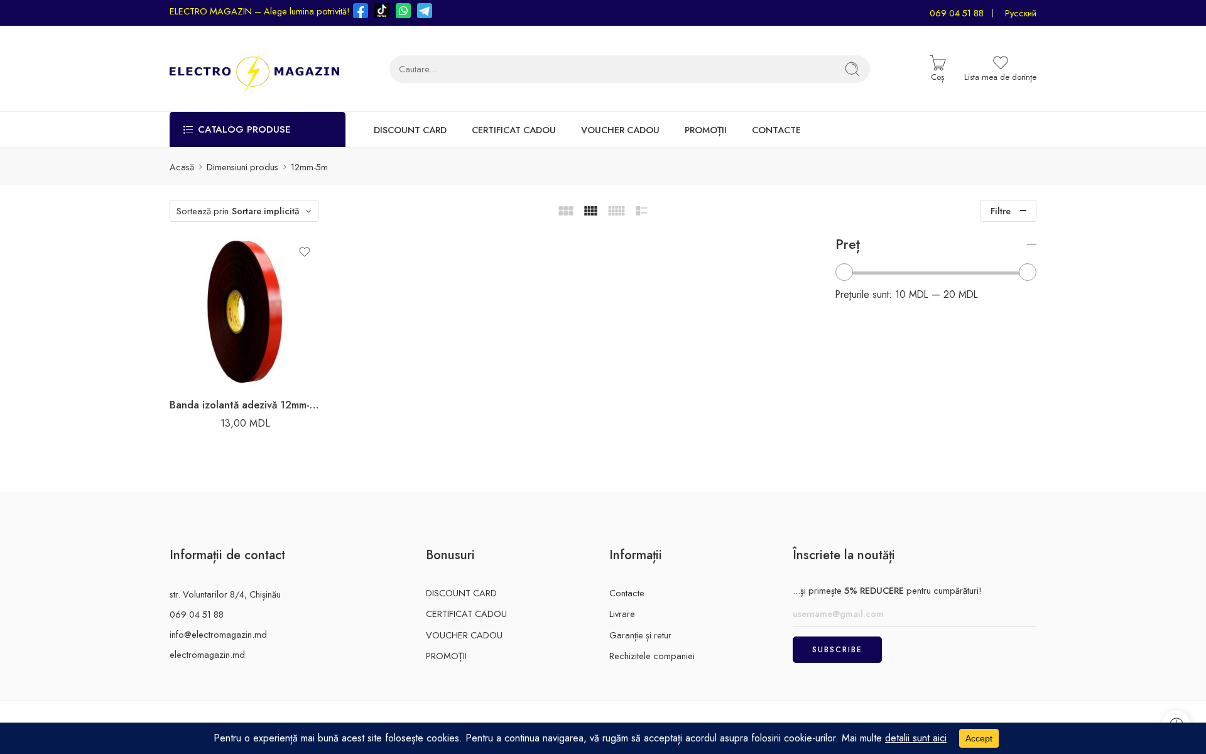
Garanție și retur (640, 635)
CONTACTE (776, 129)
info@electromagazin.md (218, 634)
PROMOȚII (706, 129)
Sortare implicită (265, 210)
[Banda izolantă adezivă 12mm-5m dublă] (245, 311)
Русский (1020, 12)
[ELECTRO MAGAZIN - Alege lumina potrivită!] (254, 68)
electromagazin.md (207, 654)
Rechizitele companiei (652, 655)
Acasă (182, 166)
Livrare (622, 613)
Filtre (1001, 210)
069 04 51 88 (957, 12)
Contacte (626, 592)
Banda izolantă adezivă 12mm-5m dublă (245, 404)
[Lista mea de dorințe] (304, 252)
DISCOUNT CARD (410, 129)
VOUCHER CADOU (620, 129)
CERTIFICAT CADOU (514, 129)
